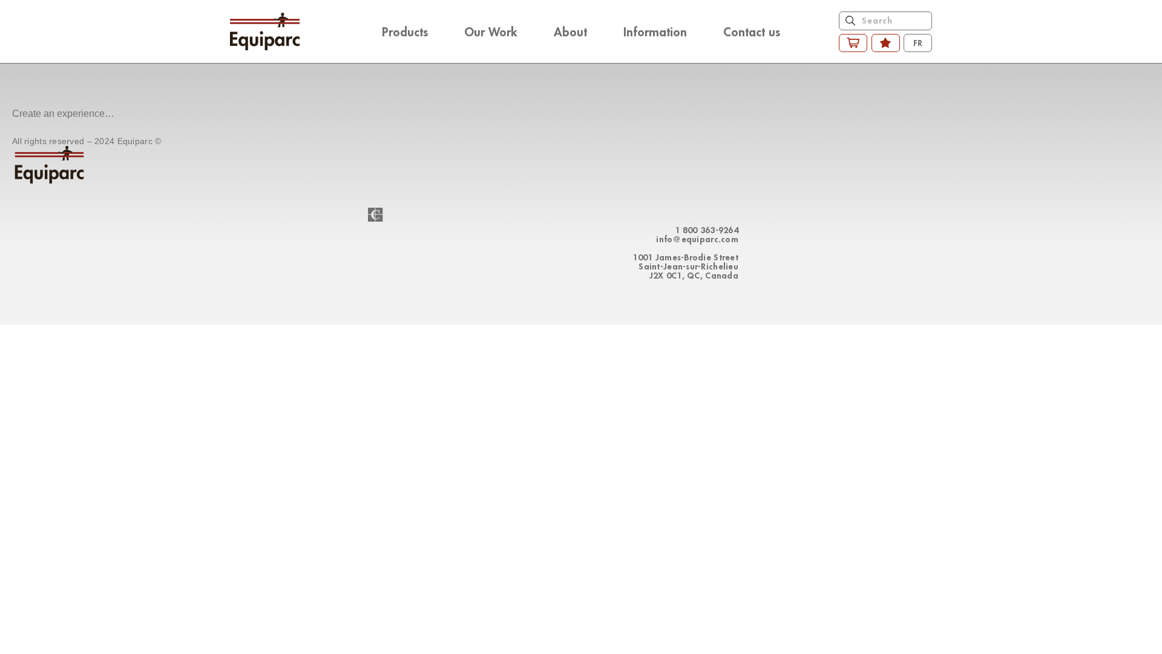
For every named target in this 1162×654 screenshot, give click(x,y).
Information (655, 31)
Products (405, 31)
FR (917, 42)
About (570, 31)
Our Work (490, 31)
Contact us (751, 31)
